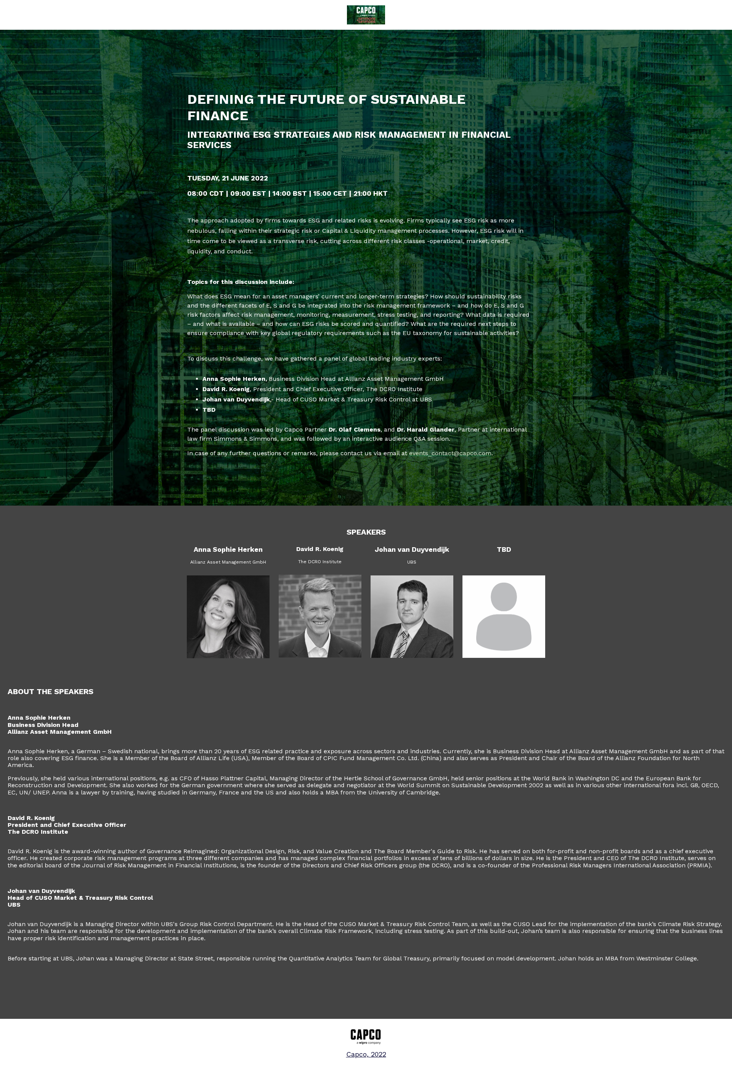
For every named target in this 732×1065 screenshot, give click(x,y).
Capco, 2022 (366, 1054)
